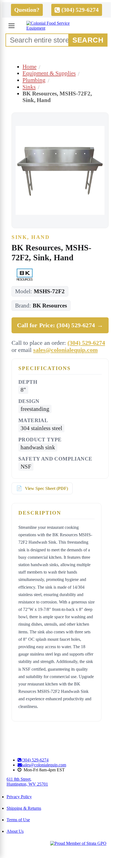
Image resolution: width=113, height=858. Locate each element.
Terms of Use (18, 819)
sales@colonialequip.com (65, 349)
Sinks (29, 87)
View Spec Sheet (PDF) (46, 488)
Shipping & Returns (24, 808)
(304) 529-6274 (86, 342)
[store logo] (56, 26)
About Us (15, 831)
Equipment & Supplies (49, 73)
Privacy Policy (19, 796)
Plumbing (34, 80)
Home (29, 66)
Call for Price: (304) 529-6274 (60, 325)
